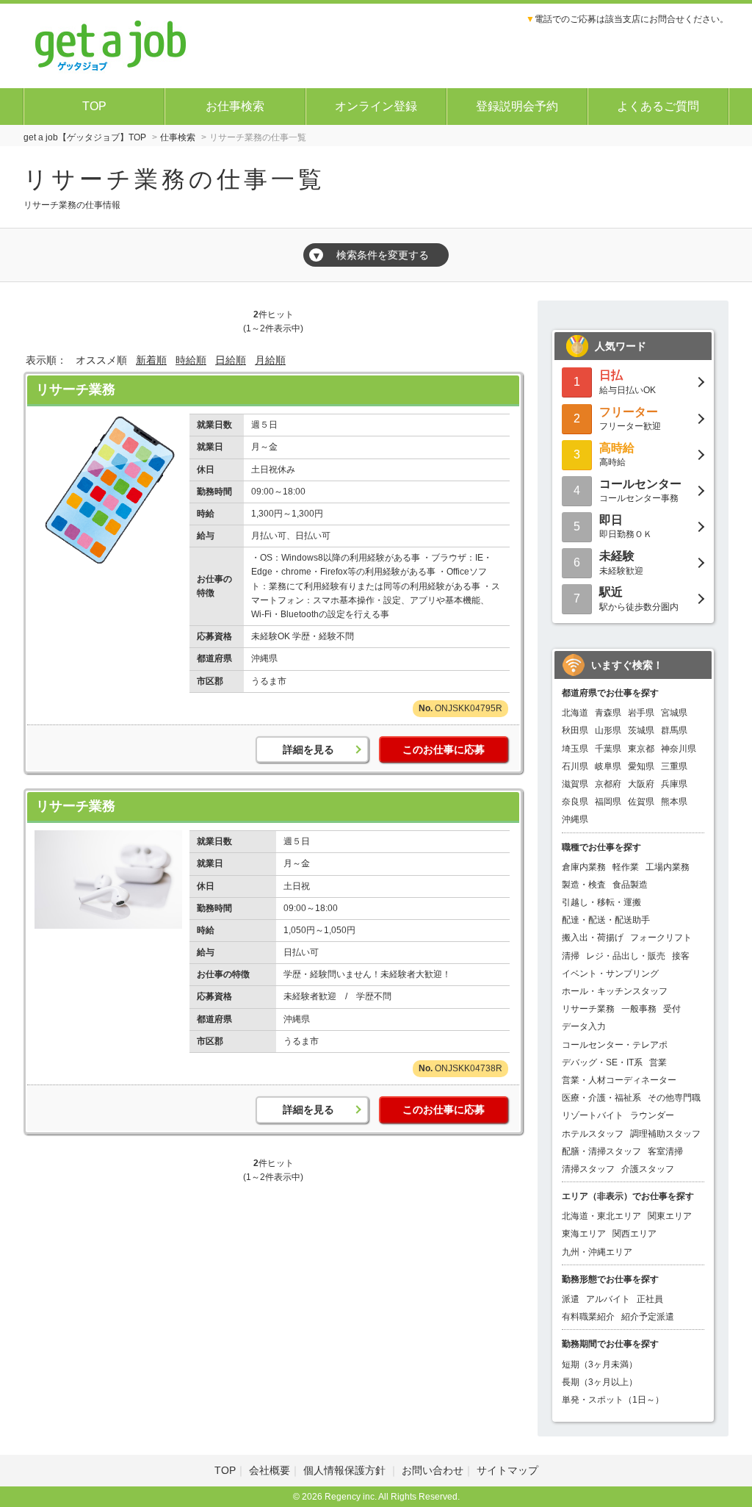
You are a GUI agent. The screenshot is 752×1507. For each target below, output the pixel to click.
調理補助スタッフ (665, 1134)
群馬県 (674, 730)
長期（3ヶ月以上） (599, 1382)
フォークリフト (661, 937)
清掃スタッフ (588, 1169)
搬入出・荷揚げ (592, 937)
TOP (94, 106)
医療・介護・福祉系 (601, 1098)
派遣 (570, 1299)
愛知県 (641, 766)
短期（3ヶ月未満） (599, 1364)
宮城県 (674, 713)
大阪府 (641, 784)
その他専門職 (674, 1098)
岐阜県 (608, 766)
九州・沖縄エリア (597, 1252)
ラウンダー (652, 1115)
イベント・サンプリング (610, 973)
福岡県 (608, 801)
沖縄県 (575, 819)
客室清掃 (665, 1151)
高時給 (616, 454)
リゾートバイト (592, 1115)
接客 (681, 956)
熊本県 (674, 801)
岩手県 (641, 713)
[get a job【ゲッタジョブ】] (111, 44)
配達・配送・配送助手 (606, 920)
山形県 (608, 730)
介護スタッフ (647, 1169)
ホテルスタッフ (592, 1134)
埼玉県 (575, 749)
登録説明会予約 (517, 106)
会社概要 (269, 1470)
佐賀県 (641, 801)
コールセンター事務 (640, 490)
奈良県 (575, 801)
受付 (672, 1009)
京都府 (608, 784)
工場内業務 (668, 867)
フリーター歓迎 (630, 418)
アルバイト (608, 1299)
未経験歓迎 (621, 562)
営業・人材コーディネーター (619, 1080)
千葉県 (608, 749)
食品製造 (630, 885)
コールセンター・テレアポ (615, 1045)
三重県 (674, 766)
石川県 (575, 766)
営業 (658, 1062)
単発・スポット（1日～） (613, 1400)
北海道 (575, 713)
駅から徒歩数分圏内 (639, 598)
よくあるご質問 (658, 106)
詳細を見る (308, 749)
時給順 (191, 360)
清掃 (570, 956)
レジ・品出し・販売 (625, 956)
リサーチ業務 (75, 389)
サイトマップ (507, 1470)
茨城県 (641, 730)
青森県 (608, 713)
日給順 (230, 360)
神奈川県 (678, 749)
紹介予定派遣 (647, 1317)
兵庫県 (674, 784)
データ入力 (584, 1026)
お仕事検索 (235, 106)
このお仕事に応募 (443, 749)
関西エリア (634, 1234)
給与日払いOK (627, 382)
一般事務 (639, 1009)
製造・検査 (584, 885)
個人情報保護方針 (345, 1470)
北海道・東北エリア (601, 1216)
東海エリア (584, 1234)
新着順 (151, 360)
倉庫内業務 (584, 867)
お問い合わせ (432, 1470)
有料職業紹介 (588, 1317)
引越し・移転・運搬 (601, 902)
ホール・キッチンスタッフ (615, 991)
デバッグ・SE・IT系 (602, 1062)
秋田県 (575, 730)
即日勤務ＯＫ (625, 526)
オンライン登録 (376, 106)
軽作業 (625, 867)
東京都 (641, 749)
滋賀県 (575, 784)
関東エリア (670, 1216)
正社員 (650, 1299)
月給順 (270, 360)
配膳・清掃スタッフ (601, 1151)
